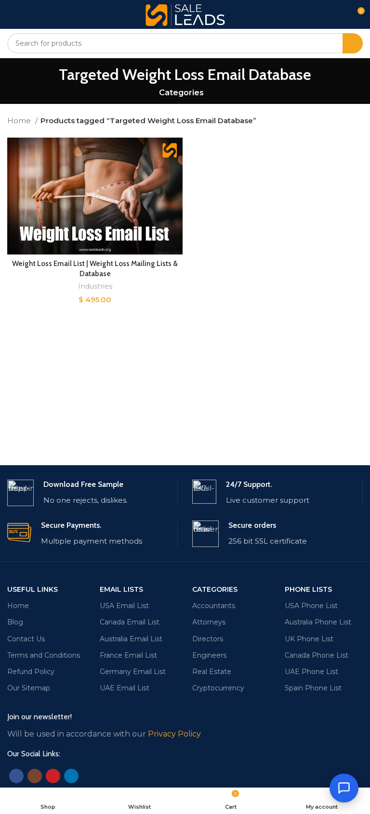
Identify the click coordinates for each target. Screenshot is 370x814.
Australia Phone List (318, 622)
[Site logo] (185, 13)
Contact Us (26, 639)
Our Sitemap (28, 688)
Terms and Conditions (43, 655)
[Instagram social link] (34, 776)
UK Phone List (309, 639)
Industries (95, 286)
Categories (181, 93)
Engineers (209, 655)
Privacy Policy (174, 733)
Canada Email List (129, 622)
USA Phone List (311, 605)
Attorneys (208, 622)
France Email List (128, 655)
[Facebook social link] (16, 776)
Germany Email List (133, 671)
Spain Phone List (313, 688)
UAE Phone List (311, 671)
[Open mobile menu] (11, 14)
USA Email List (124, 605)
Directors (207, 639)
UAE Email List (124, 688)
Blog (15, 622)
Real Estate (211, 671)
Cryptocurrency (218, 688)
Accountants (213, 605)
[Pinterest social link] (53, 776)
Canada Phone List (316, 655)
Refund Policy (30, 671)
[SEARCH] (353, 43)
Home (20, 120)
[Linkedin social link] (71, 776)
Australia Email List (131, 639)
